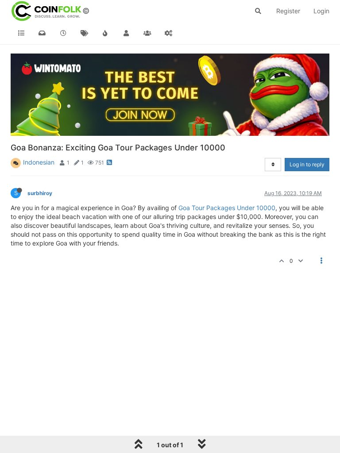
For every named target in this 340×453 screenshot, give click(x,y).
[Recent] (63, 33)
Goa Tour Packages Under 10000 (226, 207)
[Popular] (105, 33)
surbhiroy (39, 193)
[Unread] (42, 33)
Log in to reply (307, 164)
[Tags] (84, 33)
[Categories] (21, 33)
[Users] (126, 33)
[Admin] (168, 33)
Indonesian (38, 162)
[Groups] (147, 33)
